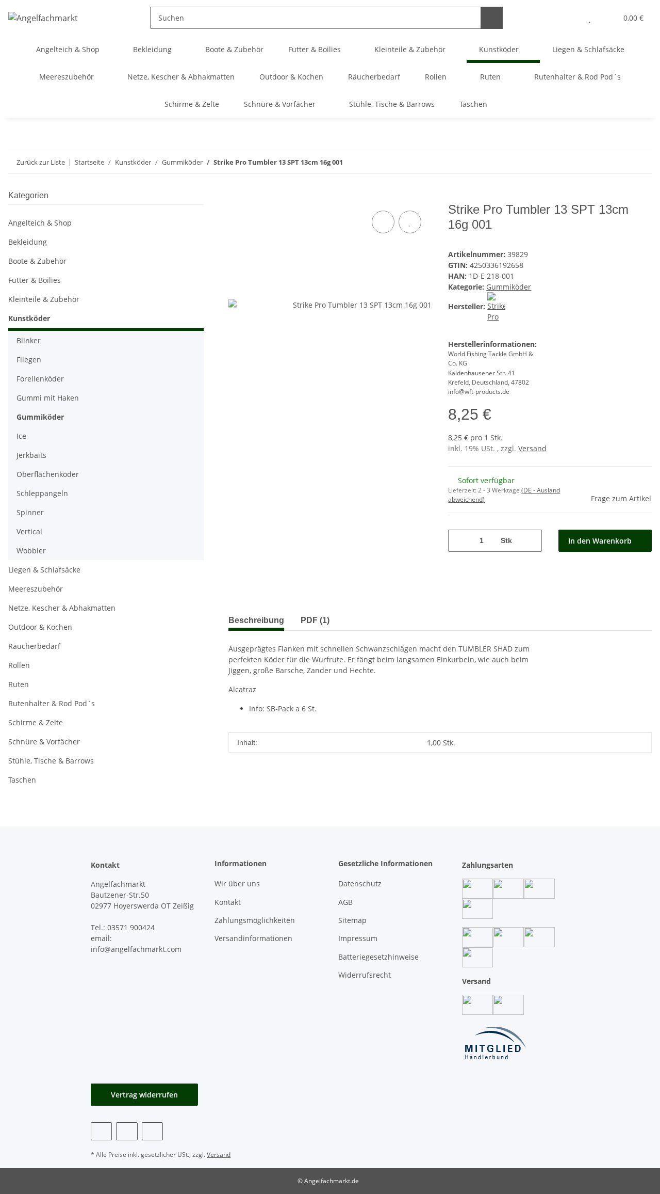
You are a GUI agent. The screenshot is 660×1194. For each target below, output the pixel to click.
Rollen (19, 665)
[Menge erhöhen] (530, 540)
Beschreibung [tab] (256, 620)
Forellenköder (40, 379)
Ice (21, 436)
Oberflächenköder (47, 474)
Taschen (22, 780)
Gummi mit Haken (47, 398)
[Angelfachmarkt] (43, 17)
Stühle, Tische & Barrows (51, 761)
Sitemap (352, 920)
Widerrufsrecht (364, 975)
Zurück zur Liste (40, 162)
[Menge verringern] (460, 540)
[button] (569, 18)
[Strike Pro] (496, 306)
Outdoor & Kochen (40, 627)
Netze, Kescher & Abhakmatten (62, 608)
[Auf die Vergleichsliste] (383, 222)
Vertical (29, 531)
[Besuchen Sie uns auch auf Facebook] (101, 1131)
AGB (345, 902)
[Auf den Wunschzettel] (410, 222)
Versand (532, 448)
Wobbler (31, 550)
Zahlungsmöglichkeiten (254, 920)
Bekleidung (27, 242)
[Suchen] (492, 18)
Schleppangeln (42, 493)
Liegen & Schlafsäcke (44, 570)
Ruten (18, 684)
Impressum (357, 938)
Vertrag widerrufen (144, 1095)
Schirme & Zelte (35, 722)
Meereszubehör (35, 589)
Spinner (30, 512)
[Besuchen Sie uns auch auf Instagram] (126, 1131)
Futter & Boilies (34, 280)
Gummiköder (508, 287)
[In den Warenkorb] (236, 196)
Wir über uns (237, 883)
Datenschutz (360, 883)
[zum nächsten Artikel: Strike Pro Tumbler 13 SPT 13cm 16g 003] (618, 162)
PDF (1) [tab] (315, 620)
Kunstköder (29, 318)
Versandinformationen (253, 938)
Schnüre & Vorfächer (44, 741)
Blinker (28, 340)
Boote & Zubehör (37, 261)
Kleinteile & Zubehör (43, 299)
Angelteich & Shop (40, 223)
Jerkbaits (31, 455)
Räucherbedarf (34, 646)
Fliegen (28, 359)
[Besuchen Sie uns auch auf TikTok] (152, 1131)
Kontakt (227, 902)
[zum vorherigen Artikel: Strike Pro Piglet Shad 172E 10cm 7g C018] (641, 162)
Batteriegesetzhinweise (378, 957)
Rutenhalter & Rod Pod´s (51, 703)
